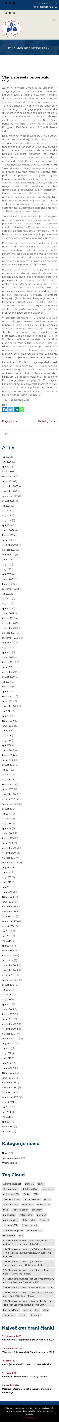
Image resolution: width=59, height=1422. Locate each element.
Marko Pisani (43, 1204)
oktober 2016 (8, 799)
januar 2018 (8, 760)
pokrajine (41, 1215)
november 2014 (10, 911)
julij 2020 (6, 682)
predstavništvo (10, 1220)
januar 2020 (8, 701)
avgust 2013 (8, 985)
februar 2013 (8, 1014)
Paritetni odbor (20, 1209)
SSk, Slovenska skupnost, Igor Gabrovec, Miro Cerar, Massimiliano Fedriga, (26, 1272)
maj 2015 (6, 882)
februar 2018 (8, 755)
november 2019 (10, 706)
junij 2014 (6, 936)
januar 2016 (7, 843)
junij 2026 (6, 462)
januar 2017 (7, 789)
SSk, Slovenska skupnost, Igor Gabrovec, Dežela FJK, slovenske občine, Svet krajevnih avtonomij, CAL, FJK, (27, 1253)
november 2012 (10, 1029)
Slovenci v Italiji (29, 1225)
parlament (37, 1209)
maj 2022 (6, 603)
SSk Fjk (27, 1310)
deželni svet (48, 1189)
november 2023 (10, 545)
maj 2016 (6, 823)
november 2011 (9, 1087)
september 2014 (10, 921)
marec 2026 (8, 471)
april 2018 (7, 745)
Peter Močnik (26, 1215)
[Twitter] (10, 409)
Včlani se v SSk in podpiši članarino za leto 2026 (28, 1352)
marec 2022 (8, 613)
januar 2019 (7, 726)
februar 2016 (8, 838)
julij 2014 (6, 931)
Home (9, 47)
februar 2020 (8, 696)
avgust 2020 (8, 677)
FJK (36, 1194)
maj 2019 (6, 711)
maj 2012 (6, 1058)
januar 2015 (7, 902)
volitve (23, 1315)
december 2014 (10, 906)
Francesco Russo (11, 1199)
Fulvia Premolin (32, 1199)
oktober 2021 (8, 633)
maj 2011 (6, 1117)
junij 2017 (6, 774)
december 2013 (10, 965)
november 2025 (10, 491)
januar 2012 (7, 1077)
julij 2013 (6, 989)
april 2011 (6, 1121)
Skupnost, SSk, (10, 1225)
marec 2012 (8, 1068)
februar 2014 (8, 955)
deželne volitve (30, 1189)
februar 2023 (8, 584)
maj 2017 (6, 779)
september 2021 (10, 638)
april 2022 (7, 608)
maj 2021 (6, 647)
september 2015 (10, 862)
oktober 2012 (8, 1033)
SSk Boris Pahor (11, 1310)
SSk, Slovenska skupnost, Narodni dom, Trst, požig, (28, 1287)
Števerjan (35, 1315)
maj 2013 (6, 999)
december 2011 (9, 1082)
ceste (41, 1184)
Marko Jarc (27, 1204)
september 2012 (10, 1038)
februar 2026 (8, 476)
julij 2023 (6, 559)
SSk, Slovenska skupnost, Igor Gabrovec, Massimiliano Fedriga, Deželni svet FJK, (23, 1263)
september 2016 (10, 804)
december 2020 (10, 672)
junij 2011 (6, 1112)
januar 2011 (7, 1131)
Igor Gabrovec (10, 1204)
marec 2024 (8, 530)
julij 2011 (6, 1107)
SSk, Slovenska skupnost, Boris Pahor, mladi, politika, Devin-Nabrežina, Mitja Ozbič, (25, 1242)
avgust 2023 (8, 554)
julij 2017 (6, 770)
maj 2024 (6, 520)
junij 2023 (6, 564)
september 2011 (10, 1097)
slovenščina (9, 1235)
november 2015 (10, 853)
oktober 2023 (8, 550)
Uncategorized (9, 1163)
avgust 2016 (8, 809)
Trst (37, 1310)
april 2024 (7, 525)
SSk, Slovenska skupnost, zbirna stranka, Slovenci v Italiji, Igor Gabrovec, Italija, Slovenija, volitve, (28, 1303)
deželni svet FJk (11, 1194)
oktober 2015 (8, 858)
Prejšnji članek (10, 421)
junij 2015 (6, 877)
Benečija (29, 1184)
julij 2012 (6, 1048)
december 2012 (10, 1024)
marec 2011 (7, 1126)
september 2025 (10, 496)
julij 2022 (6, 594)
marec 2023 (8, 579)
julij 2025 (6, 506)
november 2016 (10, 794)
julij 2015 (6, 872)
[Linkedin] (16, 409)
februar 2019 (8, 721)
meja (5, 1209)
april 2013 (6, 1004)
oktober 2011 (8, 1092)
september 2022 (10, 589)
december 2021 (10, 623)
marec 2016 (8, 833)
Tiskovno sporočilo (11, 1158)
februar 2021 (8, 662)
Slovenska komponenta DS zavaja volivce (24, 1376)
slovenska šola (34, 1230)
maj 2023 (6, 569)
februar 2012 (8, 1073)
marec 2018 (8, 750)
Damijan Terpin (10, 1189)
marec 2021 (8, 657)
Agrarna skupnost (12, 1184)
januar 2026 (8, 481)
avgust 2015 (8, 867)
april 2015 (6, 887)
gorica (47, 1199)
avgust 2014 (8, 926)
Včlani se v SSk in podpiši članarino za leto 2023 (28, 1339)
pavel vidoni (9, 1215)
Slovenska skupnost (13, 1230)
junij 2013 (6, 994)
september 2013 (10, 980)
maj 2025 (6, 515)
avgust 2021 (8, 642)
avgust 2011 (8, 1102)
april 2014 (6, 946)
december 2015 (10, 848)
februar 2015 (8, 897)
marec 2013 (8, 1009)
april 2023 (7, 574)
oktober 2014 (8, 916)
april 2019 (6, 716)
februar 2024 (8, 535)
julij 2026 (6, 457)
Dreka (26, 1194)
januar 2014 (7, 960)
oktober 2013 (8, 975)
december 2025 (10, 486)
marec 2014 (8, 950)
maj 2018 (6, 740)
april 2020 (7, 691)
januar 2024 (8, 540)
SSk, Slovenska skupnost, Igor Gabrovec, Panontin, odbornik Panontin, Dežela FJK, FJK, (28, 1280)
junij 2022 (6, 598)
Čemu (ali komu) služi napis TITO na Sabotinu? (27, 1364)
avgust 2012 (8, 1043)
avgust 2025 (8, 501)
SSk (21, 1235)
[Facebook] (4, 409)
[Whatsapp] (21, 409)
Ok (23, 1418)
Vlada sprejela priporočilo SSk (25, 79)
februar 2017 (8, 784)
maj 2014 (6, 941)
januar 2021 (7, 667)
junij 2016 (6, 818)
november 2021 (10, 628)
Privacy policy (31, 1418)
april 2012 (6, 1063)
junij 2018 (6, 735)
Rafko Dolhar (28, 1220)
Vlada (45, 1310)
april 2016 (6, 828)
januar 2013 (7, 1019)
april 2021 (6, 652)
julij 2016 (6, 814)
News (5, 1153)
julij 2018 (6, 730)
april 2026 (7, 466)
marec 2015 (8, 892)
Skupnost (44, 1220)
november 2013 (10, 970)
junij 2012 (6, 1053)
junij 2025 (6, 510)
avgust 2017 (8, 765)
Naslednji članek (47, 421)
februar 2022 (8, 618)
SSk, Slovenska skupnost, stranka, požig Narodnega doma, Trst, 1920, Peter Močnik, (28, 1294)
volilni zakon (9, 1315)
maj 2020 (7, 686)
